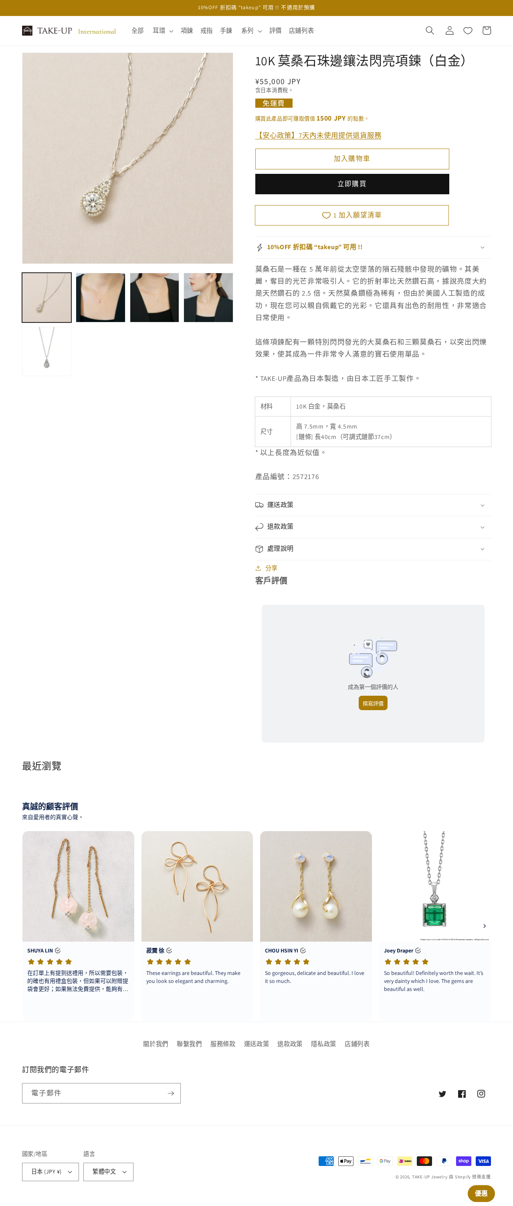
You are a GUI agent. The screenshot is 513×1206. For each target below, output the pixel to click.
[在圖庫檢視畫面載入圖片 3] (154, 297)
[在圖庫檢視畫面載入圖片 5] (46, 351)
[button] (162, 31)
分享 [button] (271, 568)
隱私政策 (323, 1044)
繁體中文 (104, 1171)
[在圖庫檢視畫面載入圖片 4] (208, 297)
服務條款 (223, 1044)
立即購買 (351, 183)
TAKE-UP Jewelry (430, 1177)
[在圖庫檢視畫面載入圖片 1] (46, 297)
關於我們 (155, 1044)
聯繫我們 (189, 1044)
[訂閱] (170, 1093)
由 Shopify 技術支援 (470, 1177)
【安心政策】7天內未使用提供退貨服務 (318, 135)
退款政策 (290, 1044)
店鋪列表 (357, 1044)
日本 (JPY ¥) (46, 1171)
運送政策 (256, 1044)
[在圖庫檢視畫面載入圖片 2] (100, 297)
